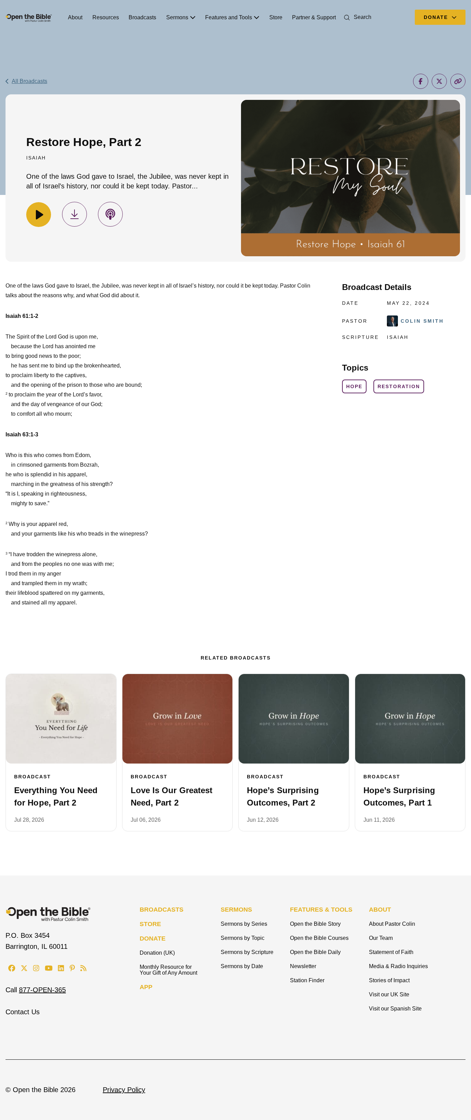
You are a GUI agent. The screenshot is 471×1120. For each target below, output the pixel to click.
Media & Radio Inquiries (398, 966)
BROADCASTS (161, 909)
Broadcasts (142, 17)
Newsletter (303, 966)
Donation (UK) (157, 953)
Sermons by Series (244, 924)
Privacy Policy (124, 1089)
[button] (356, 17)
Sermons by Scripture (247, 952)
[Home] (29, 17)
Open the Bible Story (315, 924)
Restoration (399, 386)
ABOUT (380, 909)
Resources (105, 17)
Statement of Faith (391, 952)
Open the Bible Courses (319, 938)
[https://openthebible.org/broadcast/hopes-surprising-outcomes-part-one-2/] (410, 719)
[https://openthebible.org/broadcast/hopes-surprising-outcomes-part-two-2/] (294, 719)
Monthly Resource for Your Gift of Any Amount (168, 970)
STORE (150, 924)
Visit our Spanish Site (395, 1009)
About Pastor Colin (392, 924)
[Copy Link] (457, 81)
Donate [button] (437, 17)
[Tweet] (439, 81)
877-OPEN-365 (42, 990)
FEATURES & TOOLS (321, 909)
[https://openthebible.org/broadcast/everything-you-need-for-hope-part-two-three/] (61, 719)
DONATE (153, 938)
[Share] (420, 81)
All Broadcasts (29, 81)
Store (275, 17)
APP (146, 987)
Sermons (177, 17)
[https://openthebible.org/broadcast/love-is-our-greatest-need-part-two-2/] (177, 719)
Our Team (381, 938)
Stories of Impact (389, 980)
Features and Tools (228, 17)
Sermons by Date (242, 966)
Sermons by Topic (242, 938)
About (75, 17)
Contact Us (23, 1012)
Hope (354, 386)
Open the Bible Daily (315, 952)
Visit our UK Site (389, 994)
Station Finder (307, 980)
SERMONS (236, 909)
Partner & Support (314, 17)
